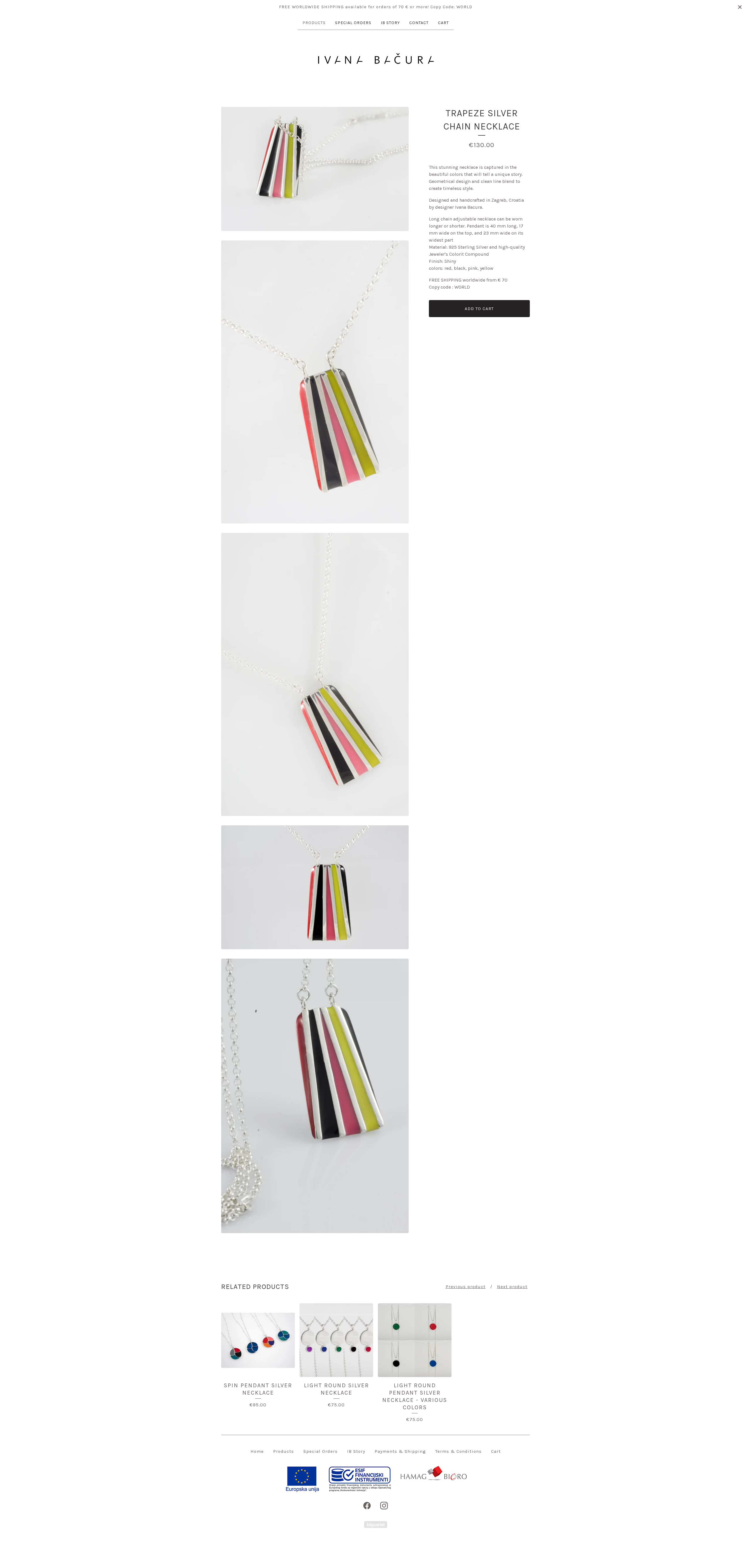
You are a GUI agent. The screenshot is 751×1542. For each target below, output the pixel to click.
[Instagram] (384, 1505)
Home (257, 1451)
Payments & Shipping (400, 1451)
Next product (512, 1286)
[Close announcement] (739, 7)
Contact (419, 22)
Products (314, 22)
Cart (443, 22)
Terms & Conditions (458, 1451)
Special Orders (353, 22)
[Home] (375, 58)
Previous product (466, 1286)
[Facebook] (367, 1505)
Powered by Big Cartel (375, 1524)
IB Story (390, 22)
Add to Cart (479, 308)
